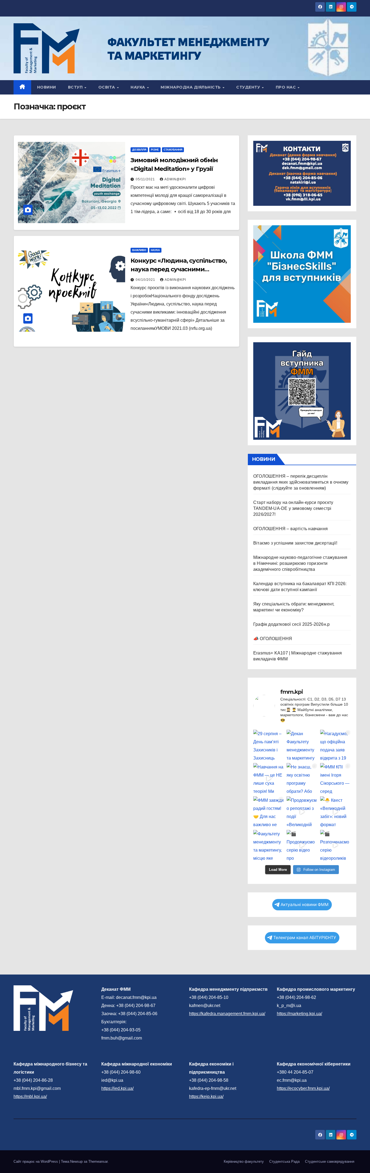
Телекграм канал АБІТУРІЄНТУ (304, 937)
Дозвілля (139, 149)
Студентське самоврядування (329, 1161)
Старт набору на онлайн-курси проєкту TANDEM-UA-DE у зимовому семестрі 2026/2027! (293, 508)
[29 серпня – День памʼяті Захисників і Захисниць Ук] (268, 745)
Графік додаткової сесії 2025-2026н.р (291, 624)
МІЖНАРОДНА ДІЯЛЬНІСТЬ (191, 87)
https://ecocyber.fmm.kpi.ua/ (303, 1088)
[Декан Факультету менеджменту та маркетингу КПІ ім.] (302, 745)
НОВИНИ (46, 87)
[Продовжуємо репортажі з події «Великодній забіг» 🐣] (302, 811)
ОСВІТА (107, 87)
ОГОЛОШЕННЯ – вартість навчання (290, 528)
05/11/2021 (146, 179)
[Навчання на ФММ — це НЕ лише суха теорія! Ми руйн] (268, 778)
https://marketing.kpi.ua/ (299, 1013)
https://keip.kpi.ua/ (206, 1096)
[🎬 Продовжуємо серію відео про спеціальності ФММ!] (302, 845)
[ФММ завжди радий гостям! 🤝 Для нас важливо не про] (268, 811)
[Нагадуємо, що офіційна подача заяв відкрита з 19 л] (335, 745)
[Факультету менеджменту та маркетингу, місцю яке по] (268, 845)
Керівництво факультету (244, 1161)
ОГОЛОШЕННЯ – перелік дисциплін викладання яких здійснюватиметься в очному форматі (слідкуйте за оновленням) (300, 482)
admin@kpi (175, 179)
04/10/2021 (146, 280)
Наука (155, 250)
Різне (155, 149)
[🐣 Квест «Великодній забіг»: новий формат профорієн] (335, 811)
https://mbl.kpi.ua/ (30, 1096)
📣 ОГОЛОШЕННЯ (272, 638)
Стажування (173, 149)
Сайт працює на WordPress (36, 1161)
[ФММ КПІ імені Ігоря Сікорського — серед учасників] (335, 778)
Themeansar (98, 1161)
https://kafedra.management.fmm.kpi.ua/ (227, 1013)
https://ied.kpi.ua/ (117, 1088)
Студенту (248, 87)
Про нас (286, 87)
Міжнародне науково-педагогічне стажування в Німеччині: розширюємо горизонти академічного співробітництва (300, 563)
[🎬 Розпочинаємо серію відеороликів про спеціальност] (335, 845)
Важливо (139, 250)
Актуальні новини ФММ (305, 904)
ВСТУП (76, 87)
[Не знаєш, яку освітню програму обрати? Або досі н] (302, 778)
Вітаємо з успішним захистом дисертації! (295, 543)
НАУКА (138, 87)
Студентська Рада (284, 1161)
